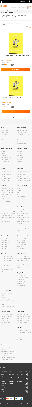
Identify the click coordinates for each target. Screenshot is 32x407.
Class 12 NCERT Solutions (7, 188)
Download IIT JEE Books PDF (23, 314)
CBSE (2, 139)
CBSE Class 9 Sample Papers (24, 176)
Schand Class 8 (4, 248)
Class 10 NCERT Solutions (7, 192)
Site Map (11, 383)
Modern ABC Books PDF (6, 221)
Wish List (19, 379)
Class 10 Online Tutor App (23, 336)
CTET (18, 194)
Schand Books (4, 159)
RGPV (18, 141)
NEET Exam (19, 159)
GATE (18, 192)
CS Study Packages (5, 163)
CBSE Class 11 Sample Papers (24, 173)
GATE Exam (19, 155)
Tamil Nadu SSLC (9, 11)
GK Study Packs (20, 279)
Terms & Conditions (3, 382)
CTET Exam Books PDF (6, 316)
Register (24, 1)
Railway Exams (20, 151)
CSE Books (3, 297)
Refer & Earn (20, 374)
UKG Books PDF (20, 248)
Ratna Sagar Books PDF (6, 215)
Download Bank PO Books (7, 256)
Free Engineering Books (22, 130)
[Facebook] (26, 375)
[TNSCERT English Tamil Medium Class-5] (16, 86)
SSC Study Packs (21, 281)
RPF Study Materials (21, 262)
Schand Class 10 (5, 244)
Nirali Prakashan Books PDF (7, 210)
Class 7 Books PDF (21, 240)
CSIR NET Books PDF (5, 318)
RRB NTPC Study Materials (23, 260)
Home (2, 11)
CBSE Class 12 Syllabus (6, 171)
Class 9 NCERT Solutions (7, 202)
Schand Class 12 (5, 240)
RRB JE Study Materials (22, 256)
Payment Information (3, 388)
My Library (19, 381)
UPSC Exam (19, 163)
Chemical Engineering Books (8, 306)
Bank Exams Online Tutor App (24, 332)
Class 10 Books (4, 134)
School (16, 11)
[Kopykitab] (4, 6)
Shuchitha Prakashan (6, 157)
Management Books (21, 132)
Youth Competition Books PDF (8, 211)
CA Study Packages (5, 161)
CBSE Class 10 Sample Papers (24, 175)
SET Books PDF (4, 320)
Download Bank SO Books (7, 260)
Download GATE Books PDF (23, 320)
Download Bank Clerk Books (7, 258)
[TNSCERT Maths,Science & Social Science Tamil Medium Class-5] (16, 43)
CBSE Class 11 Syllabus (6, 173)
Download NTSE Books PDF (23, 318)
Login (20, 1)
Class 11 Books (4, 132)
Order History (20, 378)
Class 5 (21, 11)
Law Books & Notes (21, 143)
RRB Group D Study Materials (23, 258)
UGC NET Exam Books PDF (7, 314)
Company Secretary (21, 198)
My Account (20, 376)
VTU (18, 139)
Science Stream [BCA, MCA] (23, 134)
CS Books (3, 153)
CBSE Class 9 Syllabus (6, 176)
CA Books (3, 151)
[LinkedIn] (26, 388)
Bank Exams (20, 153)
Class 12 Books (4, 130)
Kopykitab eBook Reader (11, 377)
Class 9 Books (4, 136)
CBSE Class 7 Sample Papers (24, 180)
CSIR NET (19, 190)
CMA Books (3, 155)
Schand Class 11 (5, 242)
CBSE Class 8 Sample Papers (24, 178)
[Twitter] (26, 379)
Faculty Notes (4, 12)
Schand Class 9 (4, 246)
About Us (3, 374)
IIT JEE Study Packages (22, 277)
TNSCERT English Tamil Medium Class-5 (11, 97)
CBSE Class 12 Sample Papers (24, 171)
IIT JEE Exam (20, 157)
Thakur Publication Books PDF (8, 213)
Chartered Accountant (22, 196)
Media (2, 385)
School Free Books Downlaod (8, 357)
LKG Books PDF (20, 246)
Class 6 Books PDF (21, 242)
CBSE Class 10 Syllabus (6, 175)
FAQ (2, 376)
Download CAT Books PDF (23, 322)
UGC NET (19, 188)
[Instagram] (26, 392)
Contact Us (2, 367)
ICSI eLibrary (12, 374)
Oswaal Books (4, 138)
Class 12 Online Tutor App (23, 334)
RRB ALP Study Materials (23, 264)
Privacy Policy (2, 378)
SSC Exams (19, 161)
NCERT (2, 141)
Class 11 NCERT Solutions (7, 190)
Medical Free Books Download (8, 351)
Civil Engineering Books (6, 299)
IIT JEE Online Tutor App (22, 330)
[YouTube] (26, 383)
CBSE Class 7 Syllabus (6, 180)
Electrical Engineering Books (7, 301)
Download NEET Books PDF (23, 316)
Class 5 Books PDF (21, 244)
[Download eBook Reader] (2, 2)
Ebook (25, 11)
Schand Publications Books (7, 238)
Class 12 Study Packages (23, 275)
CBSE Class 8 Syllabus (6, 178)
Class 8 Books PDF (21, 238)
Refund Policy (2, 392)
